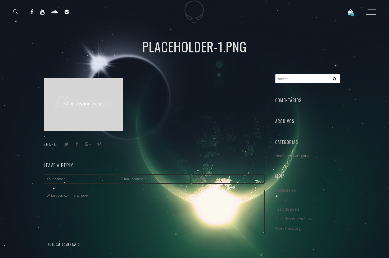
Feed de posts (287, 209)
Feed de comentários (293, 218)
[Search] (334, 79)
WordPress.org (288, 228)
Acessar (282, 199)
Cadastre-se (285, 190)
